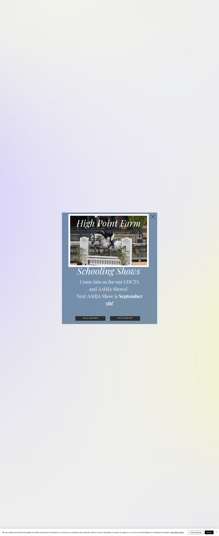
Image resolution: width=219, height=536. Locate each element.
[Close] (216, 532)
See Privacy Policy (177, 532)
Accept (209, 532)
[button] (153, 217)
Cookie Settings (195, 532)
